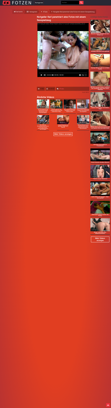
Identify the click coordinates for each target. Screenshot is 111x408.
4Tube (61, 89)
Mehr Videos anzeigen (63, 134)
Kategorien (39, 3)
